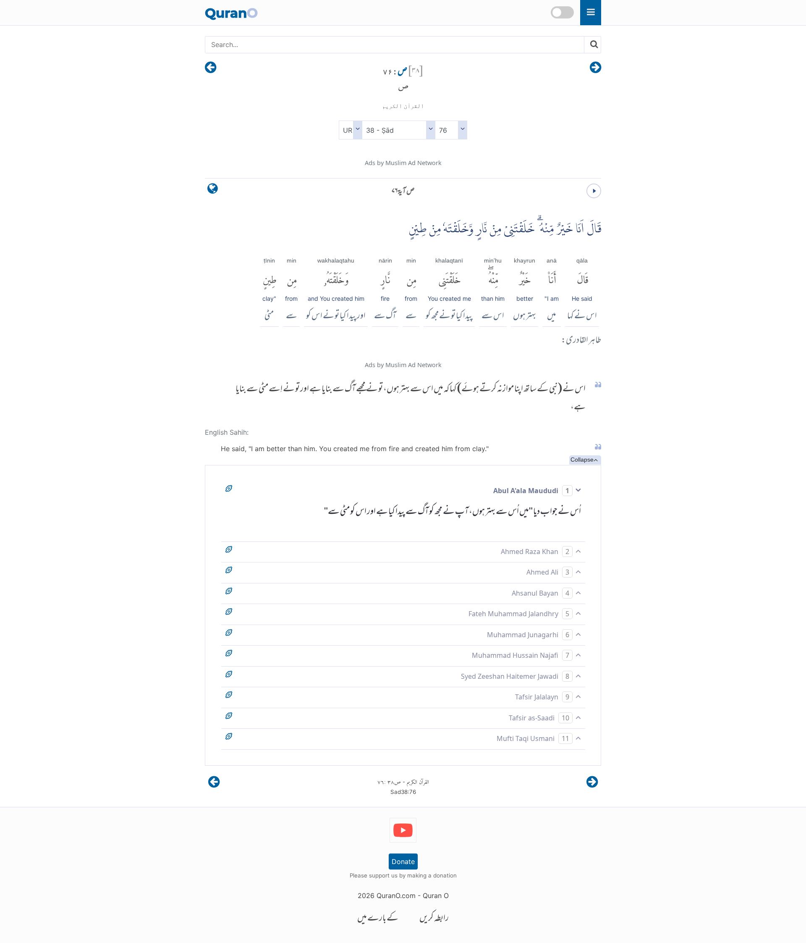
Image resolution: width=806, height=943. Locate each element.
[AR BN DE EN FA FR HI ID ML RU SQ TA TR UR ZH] (350, 130)
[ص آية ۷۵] (595, 68)
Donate (403, 861)
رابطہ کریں (434, 919)
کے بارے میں (377, 919)
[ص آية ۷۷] (210, 68)
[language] (212, 190)
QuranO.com (396, 895)
